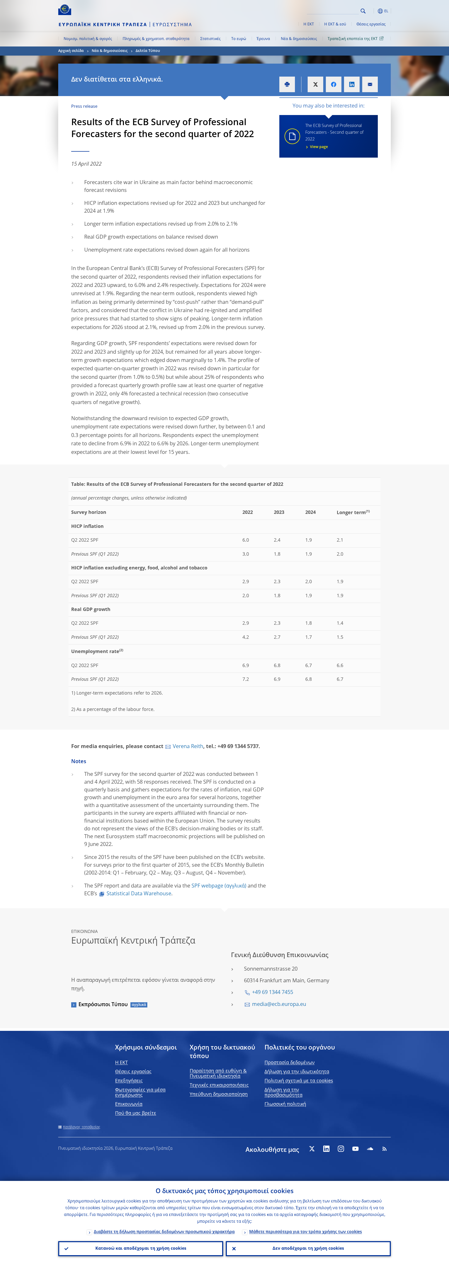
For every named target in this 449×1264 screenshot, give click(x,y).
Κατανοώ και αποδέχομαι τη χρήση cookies (140, 1249)
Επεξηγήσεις (129, 1081)
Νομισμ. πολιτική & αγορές (88, 39)
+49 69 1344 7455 (272, 992)
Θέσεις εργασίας (371, 24)
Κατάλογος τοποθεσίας (81, 1127)
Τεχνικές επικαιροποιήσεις (219, 1085)
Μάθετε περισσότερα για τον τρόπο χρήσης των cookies (305, 1232)
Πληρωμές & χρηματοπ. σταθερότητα (156, 39)
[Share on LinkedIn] (352, 84)
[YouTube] (355, 1148)
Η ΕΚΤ (308, 24)
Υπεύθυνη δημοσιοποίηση (219, 1094)
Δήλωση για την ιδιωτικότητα (297, 1072)
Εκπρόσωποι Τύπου (103, 1004)
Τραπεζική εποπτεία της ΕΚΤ (353, 39)
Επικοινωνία (128, 1104)
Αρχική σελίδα (71, 51)
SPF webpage (207, 886)
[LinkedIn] (326, 1148)
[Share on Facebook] (333, 84)
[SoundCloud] (370, 1148)
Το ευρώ (238, 39)
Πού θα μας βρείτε (135, 1113)
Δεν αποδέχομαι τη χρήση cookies (308, 1249)
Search (363, 11)
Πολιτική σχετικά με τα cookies (299, 1081)
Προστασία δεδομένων (290, 1062)
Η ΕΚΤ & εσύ (335, 24)
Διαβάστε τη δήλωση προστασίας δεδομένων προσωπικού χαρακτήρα (164, 1232)
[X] (312, 1148)
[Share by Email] (370, 84)
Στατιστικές (210, 39)
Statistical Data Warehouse (139, 894)
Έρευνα (263, 39)
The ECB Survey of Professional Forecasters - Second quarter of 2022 (334, 136)
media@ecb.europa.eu (279, 1004)
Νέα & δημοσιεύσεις (299, 39)
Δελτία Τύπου (148, 51)
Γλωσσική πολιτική (285, 1104)
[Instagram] (341, 1148)
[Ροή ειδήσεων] (384, 1148)
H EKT (121, 1062)
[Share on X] (315, 84)
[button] (372, 11)
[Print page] (287, 84)
